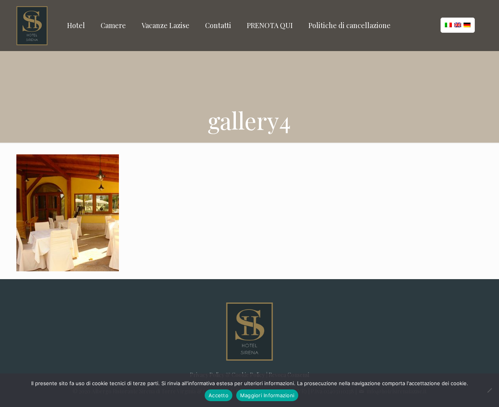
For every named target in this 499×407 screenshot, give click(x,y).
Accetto (218, 395)
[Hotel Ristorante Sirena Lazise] (32, 25)
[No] (489, 390)
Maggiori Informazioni (267, 395)
